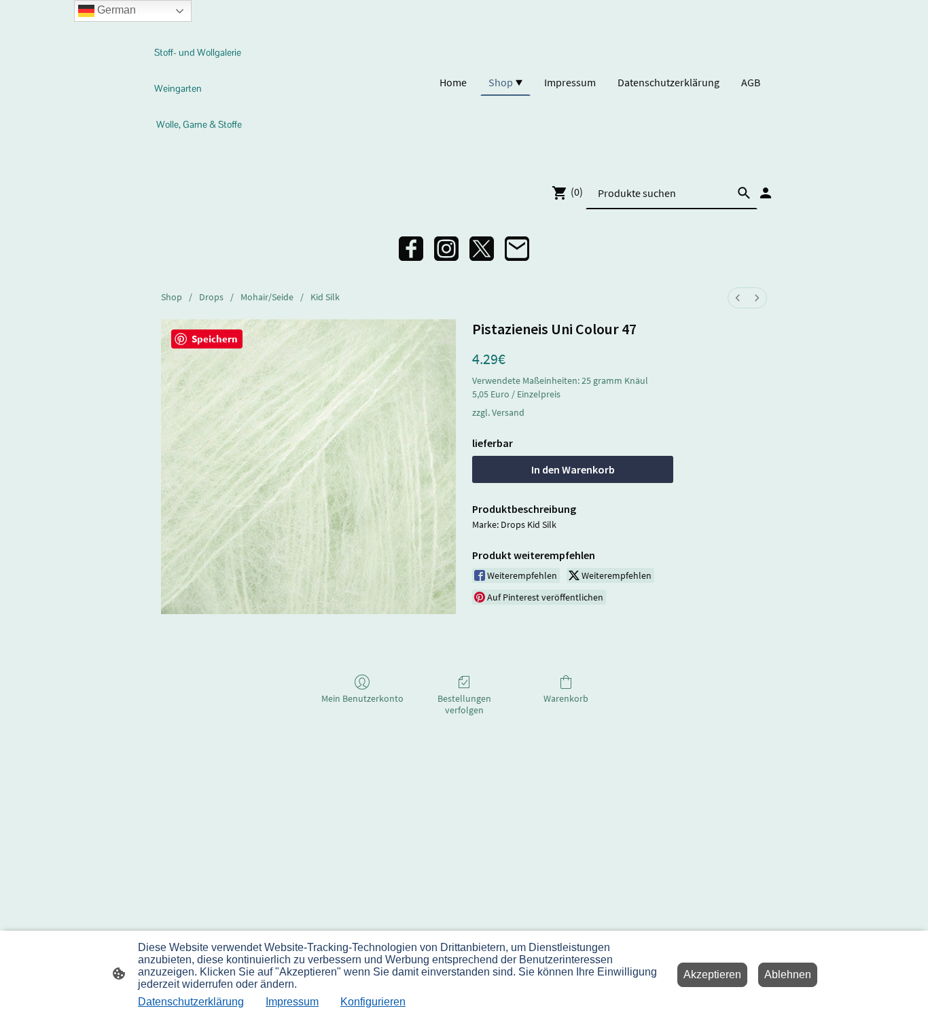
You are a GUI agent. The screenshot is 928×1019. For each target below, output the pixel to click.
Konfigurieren (373, 1001)
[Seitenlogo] (201, 148)
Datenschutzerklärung (191, 1001)
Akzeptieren (712, 974)
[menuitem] (737, 298)
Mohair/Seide (266, 297)
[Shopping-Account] (765, 193)
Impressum (292, 1001)
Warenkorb (565, 698)
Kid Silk (325, 297)
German (115, 10)
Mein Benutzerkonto (362, 698)
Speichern (215, 338)
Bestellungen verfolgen (464, 704)
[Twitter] (481, 248)
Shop (171, 297)
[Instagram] (446, 248)
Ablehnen (787, 974)
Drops (211, 297)
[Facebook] (411, 248)
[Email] (517, 248)
